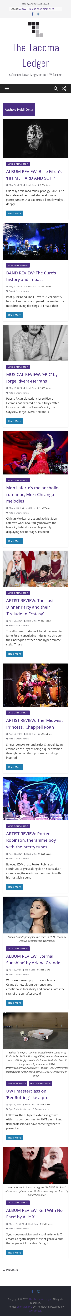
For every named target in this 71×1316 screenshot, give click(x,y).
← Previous (10, 1270)
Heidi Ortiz (31, 185)
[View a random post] (64, 88)
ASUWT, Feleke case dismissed (36, 9)
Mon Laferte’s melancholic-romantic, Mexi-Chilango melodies (32, 494)
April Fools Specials (17, 1083)
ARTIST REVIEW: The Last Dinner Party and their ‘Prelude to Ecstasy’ (30, 607)
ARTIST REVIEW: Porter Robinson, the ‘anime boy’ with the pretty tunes (31, 840)
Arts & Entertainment (18, 164)
